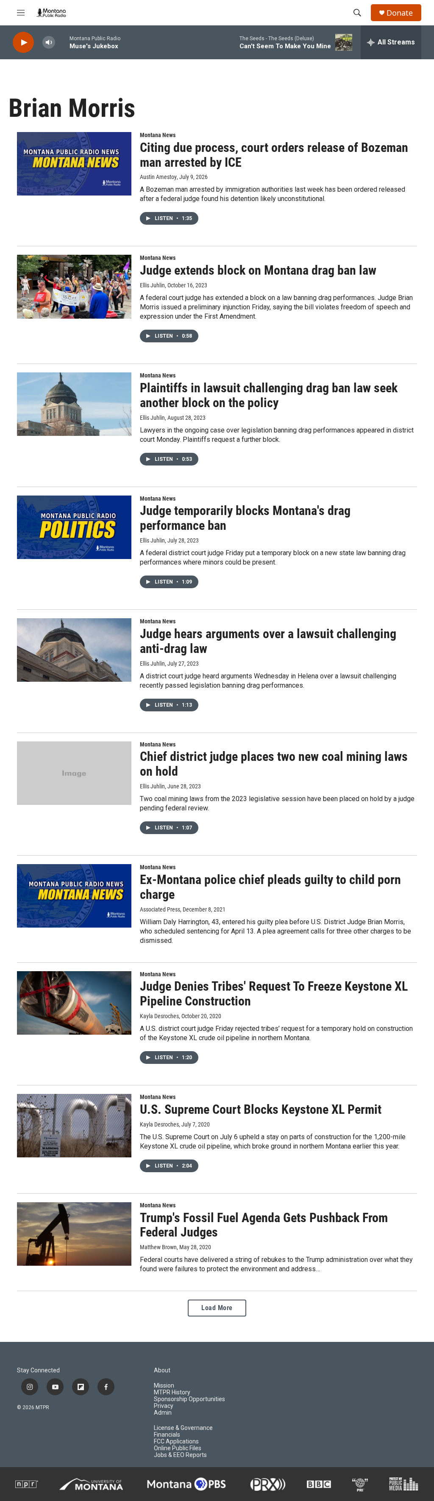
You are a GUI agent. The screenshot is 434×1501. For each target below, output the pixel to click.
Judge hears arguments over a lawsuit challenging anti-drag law (268, 641)
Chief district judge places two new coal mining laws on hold (274, 764)
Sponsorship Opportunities (189, 1399)
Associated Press (160, 909)
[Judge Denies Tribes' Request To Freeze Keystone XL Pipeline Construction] (74, 1003)
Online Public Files (177, 1448)
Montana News (157, 135)
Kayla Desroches (159, 1016)
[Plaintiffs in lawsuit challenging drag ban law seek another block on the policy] (74, 404)
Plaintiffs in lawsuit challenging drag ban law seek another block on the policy (269, 395)
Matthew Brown (158, 1247)
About (162, 1370)
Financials (167, 1435)
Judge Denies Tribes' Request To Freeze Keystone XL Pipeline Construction (274, 993)
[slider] (62, 42)
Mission (164, 1386)
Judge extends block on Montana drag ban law (258, 270)
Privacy (163, 1406)
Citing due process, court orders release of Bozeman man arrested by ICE (274, 155)
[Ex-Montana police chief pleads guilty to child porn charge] (74, 896)
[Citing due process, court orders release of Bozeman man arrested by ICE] (74, 164)
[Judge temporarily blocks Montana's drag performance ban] (74, 527)
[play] (23, 42)
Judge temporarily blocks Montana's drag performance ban (245, 518)
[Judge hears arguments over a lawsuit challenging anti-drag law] (74, 650)
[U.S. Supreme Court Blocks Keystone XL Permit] (74, 1125)
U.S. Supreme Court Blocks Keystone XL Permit (260, 1109)
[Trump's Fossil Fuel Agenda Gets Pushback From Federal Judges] (74, 1234)
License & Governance (183, 1428)
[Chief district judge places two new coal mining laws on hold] (74, 773)
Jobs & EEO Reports (180, 1455)
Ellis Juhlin (152, 285)
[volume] (49, 42)
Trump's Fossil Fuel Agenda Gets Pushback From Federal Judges (264, 1225)
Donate (400, 12)
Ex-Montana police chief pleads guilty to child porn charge (270, 887)
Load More (217, 1308)
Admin (163, 1413)
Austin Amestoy (158, 177)
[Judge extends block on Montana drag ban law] (74, 286)
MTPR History (172, 1392)
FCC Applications (176, 1441)
